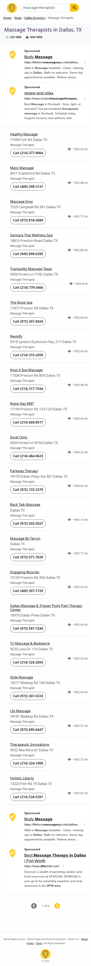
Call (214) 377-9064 (28, 153)
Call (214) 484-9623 (28, 456)
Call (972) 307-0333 (28, 696)
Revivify (16, 336)
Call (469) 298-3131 (28, 186)
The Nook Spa (21, 302)
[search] (74, 8)
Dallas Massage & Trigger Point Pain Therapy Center (46, 607)
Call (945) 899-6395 (28, 254)
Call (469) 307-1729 (28, 590)
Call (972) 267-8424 (28, 321)
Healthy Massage (24, 134)
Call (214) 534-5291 (28, 797)
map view (36, 37)
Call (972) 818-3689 (28, 220)
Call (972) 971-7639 (28, 557)
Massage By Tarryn (25, 538)
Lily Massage (20, 711)
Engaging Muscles (24, 572)
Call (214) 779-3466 (28, 287)
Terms (39, 943)
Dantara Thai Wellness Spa (31, 235)
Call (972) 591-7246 (28, 628)
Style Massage (21, 677)
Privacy (30, 943)
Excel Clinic (19, 437)
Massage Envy (21, 201)
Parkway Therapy (24, 471)
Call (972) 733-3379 (28, 489)
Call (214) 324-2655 (28, 662)
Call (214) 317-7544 (28, 388)
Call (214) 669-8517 (28, 422)
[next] (62, 906)
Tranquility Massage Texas (31, 268)
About (84, 939)
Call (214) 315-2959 (28, 355)
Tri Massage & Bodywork (30, 643)
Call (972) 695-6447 (28, 729)
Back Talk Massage (25, 504)
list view (15, 37)
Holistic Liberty (22, 778)
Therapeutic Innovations (29, 744)
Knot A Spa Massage (26, 370)
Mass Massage (22, 168)
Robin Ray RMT (22, 403)
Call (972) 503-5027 (28, 523)
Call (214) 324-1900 (28, 763)
